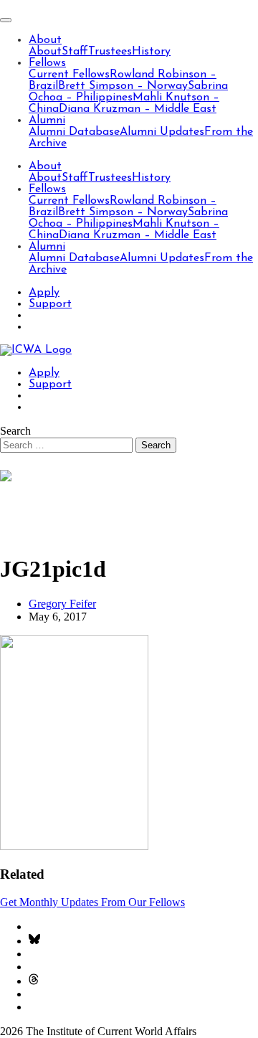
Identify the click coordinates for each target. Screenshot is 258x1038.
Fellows (47, 63)
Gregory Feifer (62, 604)
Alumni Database (74, 132)
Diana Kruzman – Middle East (137, 109)
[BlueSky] (34, 941)
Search (15, 431)
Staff (75, 51)
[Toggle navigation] (5, 20)
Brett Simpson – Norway (123, 86)
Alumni (47, 120)
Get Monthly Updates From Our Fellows (92, 902)
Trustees (110, 51)
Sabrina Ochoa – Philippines (128, 91)
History (151, 51)
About (45, 40)
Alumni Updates (162, 132)
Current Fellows (69, 74)
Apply (44, 292)
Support (50, 304)
